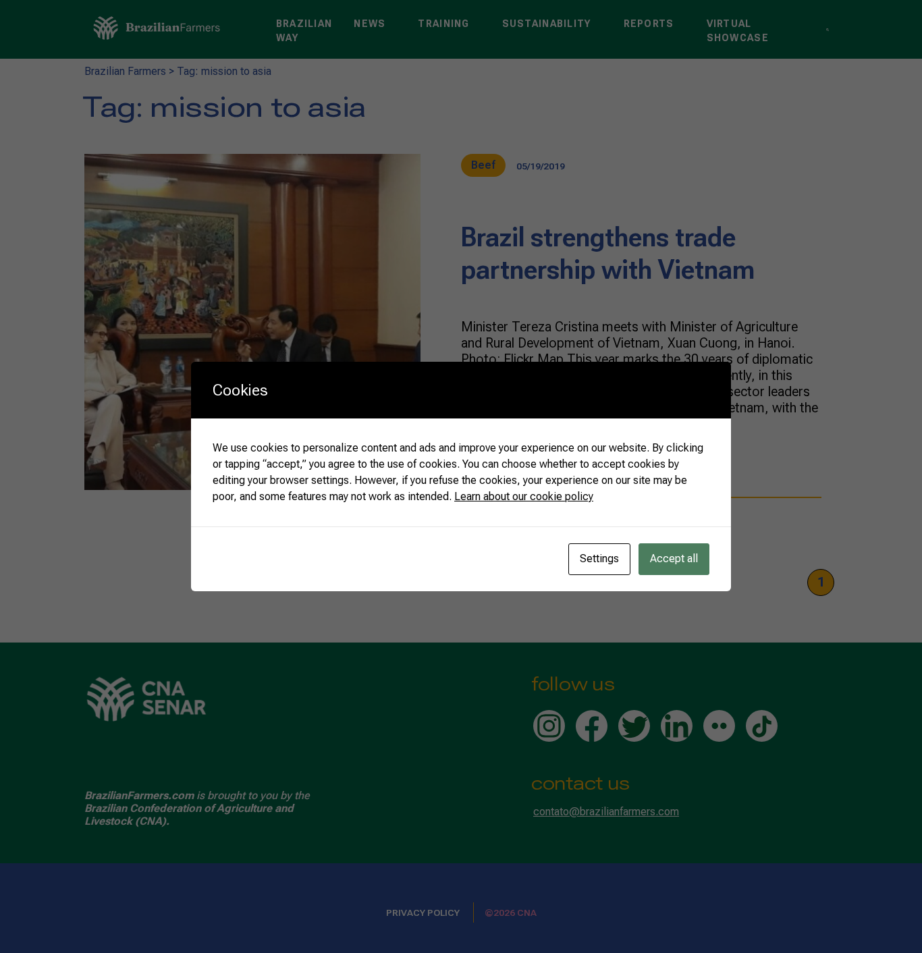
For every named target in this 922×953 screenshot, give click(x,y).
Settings (599, 558)
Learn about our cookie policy (523, 496)
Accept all (674, 558)
